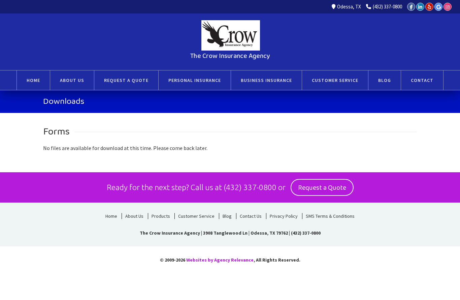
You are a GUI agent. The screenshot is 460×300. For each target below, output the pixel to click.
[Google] (438, 7)
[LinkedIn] (420, 7)
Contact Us (251, 216)
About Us (134, 216)
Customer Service (196, 216)
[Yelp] (429, 7)
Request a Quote (322, 187)
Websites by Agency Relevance (220, 260)
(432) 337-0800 (387, 6)
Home (111, 216)
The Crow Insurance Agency (230, 56)
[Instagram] (447, 7)
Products (161, 216)
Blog (227, 216)
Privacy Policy (284, 216)
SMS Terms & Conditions (330, 216)
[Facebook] (411, 7)
